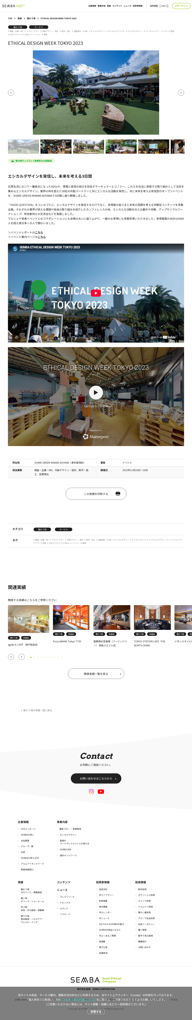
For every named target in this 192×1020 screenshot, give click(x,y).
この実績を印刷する (96, 494)
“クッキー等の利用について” (79, 999)
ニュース (127, 6)
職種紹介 (142, 941)
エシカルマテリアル (116, 31)
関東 (45, 34)
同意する (96, 1011)
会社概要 (25, 840)
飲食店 (26, 637)
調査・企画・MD (16, 31)
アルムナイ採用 (145, 906)
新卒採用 (142, 889)
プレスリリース (67, 896)
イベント (36, 34)
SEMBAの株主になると (110, 929)
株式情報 (103, 906)
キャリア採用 (144, 900)
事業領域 (77, 828)
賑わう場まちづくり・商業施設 (31, 891)
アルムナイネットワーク (32, 863)
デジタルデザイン (135, 31)
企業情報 (92, 6)
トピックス (65, 902)
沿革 (23, 852)
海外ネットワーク (68, 855)
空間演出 (77, 31)
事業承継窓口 (27, 869)
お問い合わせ (181, 5)
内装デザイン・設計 (50, 31)
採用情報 (154, 6)
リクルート (65, 914)
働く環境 (142, 929)
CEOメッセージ (28, 828)
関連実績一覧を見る (96, 674)
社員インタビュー (146, 924)
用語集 (102, 941)
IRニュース (104, 918)
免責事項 (103, 952)
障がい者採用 (144, 912)
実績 (109, 6)
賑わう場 (18, 27)
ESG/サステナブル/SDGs (20, 34)
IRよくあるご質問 (107, 935)
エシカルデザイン (98, 31)
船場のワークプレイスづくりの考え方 (74, 842)
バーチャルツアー (153, 31)
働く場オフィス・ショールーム (32, 900)
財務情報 (103, 900)
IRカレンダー (105, 912)
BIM (85, 31)
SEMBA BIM (65, 849)
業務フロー (64, 828)
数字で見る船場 (145, 935)
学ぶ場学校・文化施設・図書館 (32, 908)
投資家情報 (137, 6)
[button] (11, 657)
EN (163, 6)
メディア (64, 908)
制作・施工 (66, 31)
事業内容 (101, 6)
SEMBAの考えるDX (30, 857)
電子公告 (103, 947)
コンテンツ (117, 6)
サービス (38, 27)
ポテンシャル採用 (146, 894)
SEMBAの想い (27, 834)
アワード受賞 (168, 31)
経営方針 (103, 889)
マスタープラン (32, 31)
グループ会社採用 (146, 918)
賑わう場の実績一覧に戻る (37, 710)
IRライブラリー (106, 894)
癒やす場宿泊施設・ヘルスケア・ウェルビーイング (32, 919)
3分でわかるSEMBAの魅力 (111, 924)
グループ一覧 (27, 846)
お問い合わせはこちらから (96, 778)
